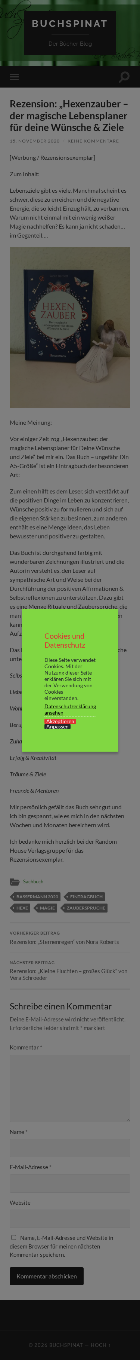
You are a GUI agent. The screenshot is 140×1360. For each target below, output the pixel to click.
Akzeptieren (60, 721)
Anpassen (57, 726)
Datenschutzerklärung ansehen (70, 709)
